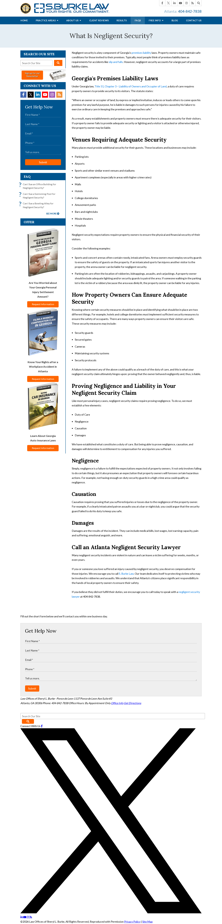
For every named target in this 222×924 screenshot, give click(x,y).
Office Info (117, 703)
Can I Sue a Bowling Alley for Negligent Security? (36, 205)
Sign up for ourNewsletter (32, 75)
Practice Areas (46, 20)
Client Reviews (99, 20)
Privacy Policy (132, 921)
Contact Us (193, 20)
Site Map (147, 921)
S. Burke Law (126, 573)
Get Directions (132, 703)
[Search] (199, 3)
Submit (43, 162)
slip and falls (116, 62)
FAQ (27, 176)
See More (51, 213)
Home (24, 20)
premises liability (141, 52)
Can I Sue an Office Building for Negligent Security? (38, 185)
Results (122, 20)
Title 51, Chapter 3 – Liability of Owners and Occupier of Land (131, 86)
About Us (72, 20)
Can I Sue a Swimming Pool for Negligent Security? (37, 195)
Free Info (155, 20)
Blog (175, 20)
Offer (29, 222)
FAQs (138, 20)
